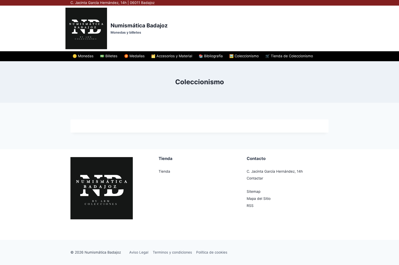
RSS (250, 206)
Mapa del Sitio (259, 199)
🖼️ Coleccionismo (244, 56)
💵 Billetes (108, 56)
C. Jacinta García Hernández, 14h (275, 171)
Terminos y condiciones (172, 252)
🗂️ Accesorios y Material (171, 56)
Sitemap (253, 191)
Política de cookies (211, 252)
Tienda (164, 171)
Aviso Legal (138, 252)
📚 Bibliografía (211, 56)
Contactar (255, 178)
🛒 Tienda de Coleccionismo (289, 56)
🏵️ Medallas (134, 56)
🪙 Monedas (83, 56)
